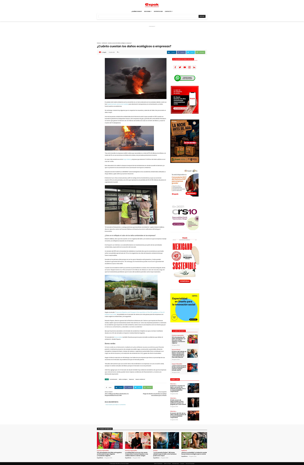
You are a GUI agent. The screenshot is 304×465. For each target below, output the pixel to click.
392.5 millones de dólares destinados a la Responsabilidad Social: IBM (117, 394)
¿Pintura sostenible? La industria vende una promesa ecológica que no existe (194, 453)
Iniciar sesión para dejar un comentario (116, 404)
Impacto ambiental (140, 379)
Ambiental (104, 43)
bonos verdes (118, 337)
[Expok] (100, 52)
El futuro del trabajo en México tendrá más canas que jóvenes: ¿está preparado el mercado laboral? (179, 354)
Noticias (99, 43)
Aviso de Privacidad (190, 463)
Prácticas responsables (178, 335)
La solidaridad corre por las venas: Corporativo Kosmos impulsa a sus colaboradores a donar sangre (136, 454)
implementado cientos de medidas (118, 104)
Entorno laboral (176, 349)
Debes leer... (173, 383)
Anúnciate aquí (175, 463)
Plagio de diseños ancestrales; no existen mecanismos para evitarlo (154, 394)
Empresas (131, 379)
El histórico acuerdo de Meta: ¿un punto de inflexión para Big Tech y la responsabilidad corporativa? (178, 388)
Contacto (182, 463)
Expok (104, 52)
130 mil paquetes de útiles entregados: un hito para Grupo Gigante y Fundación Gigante (178, 340)
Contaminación (113, 379)
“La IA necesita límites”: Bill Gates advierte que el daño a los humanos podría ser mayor (164, 454)
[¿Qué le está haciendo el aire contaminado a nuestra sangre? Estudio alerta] (192, 367)
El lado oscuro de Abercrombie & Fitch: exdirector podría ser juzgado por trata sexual (178, 402)
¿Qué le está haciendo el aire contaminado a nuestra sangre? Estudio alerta (179, 368)
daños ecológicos (123, 379)
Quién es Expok (167, 463)
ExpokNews (100, 457)
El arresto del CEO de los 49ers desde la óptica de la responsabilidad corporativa (178, 415)
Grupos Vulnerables (177, 363)
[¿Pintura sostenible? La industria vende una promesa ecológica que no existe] (194, 440)
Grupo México (127, 159)
